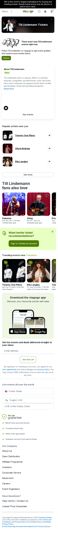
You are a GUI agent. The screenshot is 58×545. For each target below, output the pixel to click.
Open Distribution (11, 456)
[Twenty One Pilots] (13, 274)
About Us (7, 451)
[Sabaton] (13, 208)
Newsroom (7, 478)
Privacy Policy (20, 522)
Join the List (28, 359)
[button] (10, 11)
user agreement (9, 369)
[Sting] (38, 208)
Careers (6, 483)
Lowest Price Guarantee (14, 506)
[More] (51, 19)
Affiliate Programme (12, 461)
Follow (6, 58)
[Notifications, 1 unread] (52, 11)
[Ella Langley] (38, 274)
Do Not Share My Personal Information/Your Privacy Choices (26, 526)
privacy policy (43, 369)
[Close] (52, 231)
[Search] (39, 11)
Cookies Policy (36, 522)
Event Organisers (11, 489)
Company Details (45, 517)
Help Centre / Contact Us (15, 501)
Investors (7, 467)
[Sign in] (45, 11)
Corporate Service (11, 472)
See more (28, 174)
